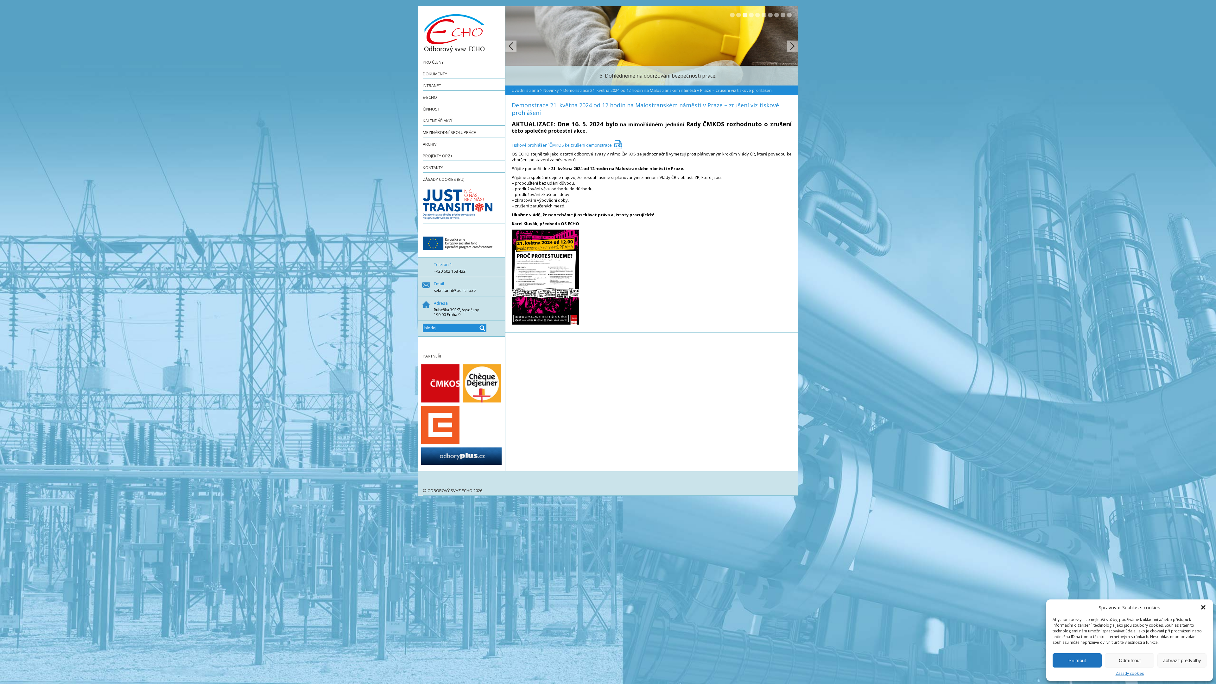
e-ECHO (430, 97)
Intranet (432, 85)
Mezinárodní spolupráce (449, 132)
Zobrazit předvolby (1182, 660)
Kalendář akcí (437, 121)
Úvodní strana (525, 90)
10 (789, 15)
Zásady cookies (1130, 673)
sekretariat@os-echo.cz (455, 290)
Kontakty (433, 167)
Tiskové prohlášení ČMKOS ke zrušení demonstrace (562, 145)
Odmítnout (1130, 660)
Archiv (430, 144)
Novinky (551, 90)
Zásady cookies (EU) (443, 179)
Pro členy (433, 62)
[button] (1203, 607)
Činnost (431, 109)
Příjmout (1077, 660)
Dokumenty (435, 74)
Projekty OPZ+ (438, 156)
